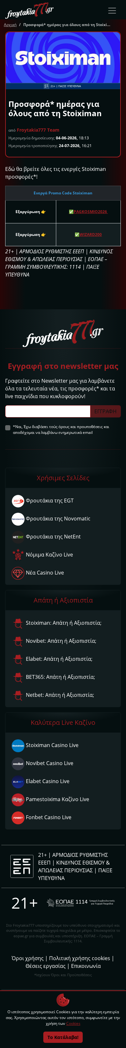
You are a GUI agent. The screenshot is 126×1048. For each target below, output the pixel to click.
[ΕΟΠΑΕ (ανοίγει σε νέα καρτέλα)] (81, 902)
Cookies (73, 1023)
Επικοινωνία (86, 965)
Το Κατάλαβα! (63, 1037)
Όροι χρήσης (28, 958)
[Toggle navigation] (112, 11)
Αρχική (10, 24)
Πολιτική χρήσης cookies (79, 958)
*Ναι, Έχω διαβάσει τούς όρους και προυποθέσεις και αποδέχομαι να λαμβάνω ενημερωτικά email (61, 429)
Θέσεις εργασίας (46, 965)
